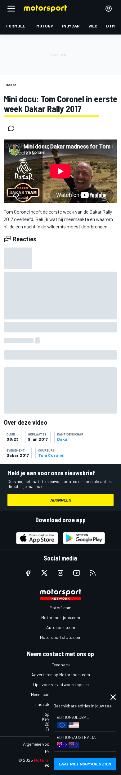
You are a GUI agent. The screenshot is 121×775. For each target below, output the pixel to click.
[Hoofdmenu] (11, 9)
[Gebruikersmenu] (108, 8)
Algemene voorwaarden (45, 744)
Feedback (61, 664)
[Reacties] (13, 128)
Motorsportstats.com (60, 637)
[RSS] (93, 573)
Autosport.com (60, 627)
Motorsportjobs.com (60, 617)
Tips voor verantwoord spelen (61, 684)
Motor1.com (60, 607)
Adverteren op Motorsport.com (60, 674)
